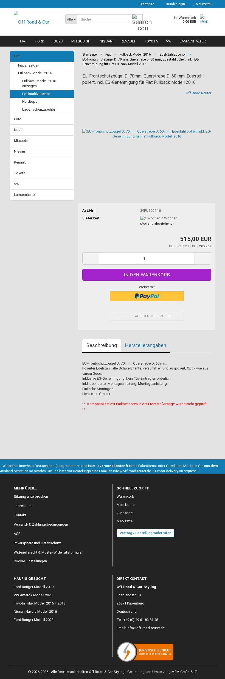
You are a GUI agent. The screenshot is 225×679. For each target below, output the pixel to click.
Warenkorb (125, 496)
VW (168, 41)
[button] (90, 258)
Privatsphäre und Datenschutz (37, 543)
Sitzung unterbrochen (31, 496)
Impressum (23, 506)
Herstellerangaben (145, 345)
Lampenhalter (193, 41)
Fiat (23, 41)
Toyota (151, 41)
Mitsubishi (81, 41)
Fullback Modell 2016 (35, 73)
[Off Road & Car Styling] (35, 22)
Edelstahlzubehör (36, 94)
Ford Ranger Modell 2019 (34, 587)
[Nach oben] (210, 670)
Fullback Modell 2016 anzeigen (39, 83)
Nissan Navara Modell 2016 (35, 611)
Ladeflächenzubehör (38, 109)
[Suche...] (137, 19)
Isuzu (58, 41)
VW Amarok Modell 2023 (33, 595)
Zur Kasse (125, 513)
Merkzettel (202, 4)
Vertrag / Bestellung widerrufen (145, 533)
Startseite (146, 4)
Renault (128, 41)
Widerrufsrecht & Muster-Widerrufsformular (48, 552)
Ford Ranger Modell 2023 (34, 620)
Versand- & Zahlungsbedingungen (41, 524)
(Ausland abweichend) (157, 223)
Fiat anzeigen (28, 65)
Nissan (106, 41)
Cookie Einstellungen (30, 561)
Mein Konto (126, 505)
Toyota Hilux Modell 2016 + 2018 (39, 603)
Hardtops (29, 101)
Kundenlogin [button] (175, 4)
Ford (39, 41)
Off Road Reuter (198, 93)
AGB (17, 534)
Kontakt (20, 515)
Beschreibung (101, 345)
